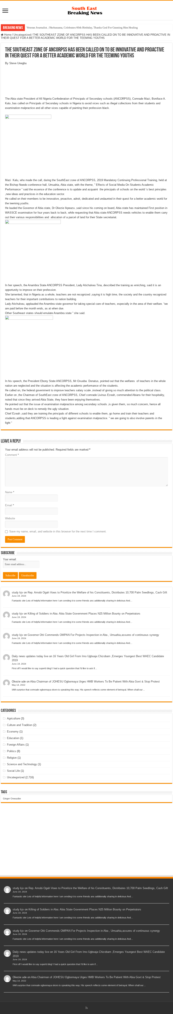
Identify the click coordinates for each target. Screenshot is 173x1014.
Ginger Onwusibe (12, 798)
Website (10, 518)
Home (7, 34)
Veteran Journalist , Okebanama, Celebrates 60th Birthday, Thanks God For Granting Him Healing (82, 27)
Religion (12, 757)
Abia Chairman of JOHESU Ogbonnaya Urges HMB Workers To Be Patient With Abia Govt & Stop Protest (95, 681)
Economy (13, 731)
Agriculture (13, 718)
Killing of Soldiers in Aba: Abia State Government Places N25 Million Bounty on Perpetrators (84, 613)
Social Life (13, 770)
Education (13, 738)
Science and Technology (22, 764)
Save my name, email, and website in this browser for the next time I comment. (58, 531)
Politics (11, 751)
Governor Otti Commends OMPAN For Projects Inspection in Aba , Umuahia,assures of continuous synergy (93, 634)
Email (9, 505)
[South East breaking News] (86, 10)
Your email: (10, 559)
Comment (12, 454)
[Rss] (86, 1007)
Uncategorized (22, 34)
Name (9, 492)
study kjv (17, 592)
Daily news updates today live (30, 656)
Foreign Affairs (16, 744)
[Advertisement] (86, 843)
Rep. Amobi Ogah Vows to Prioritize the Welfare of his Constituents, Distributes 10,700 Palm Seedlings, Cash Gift (97, 592)
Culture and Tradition (19, 725)
